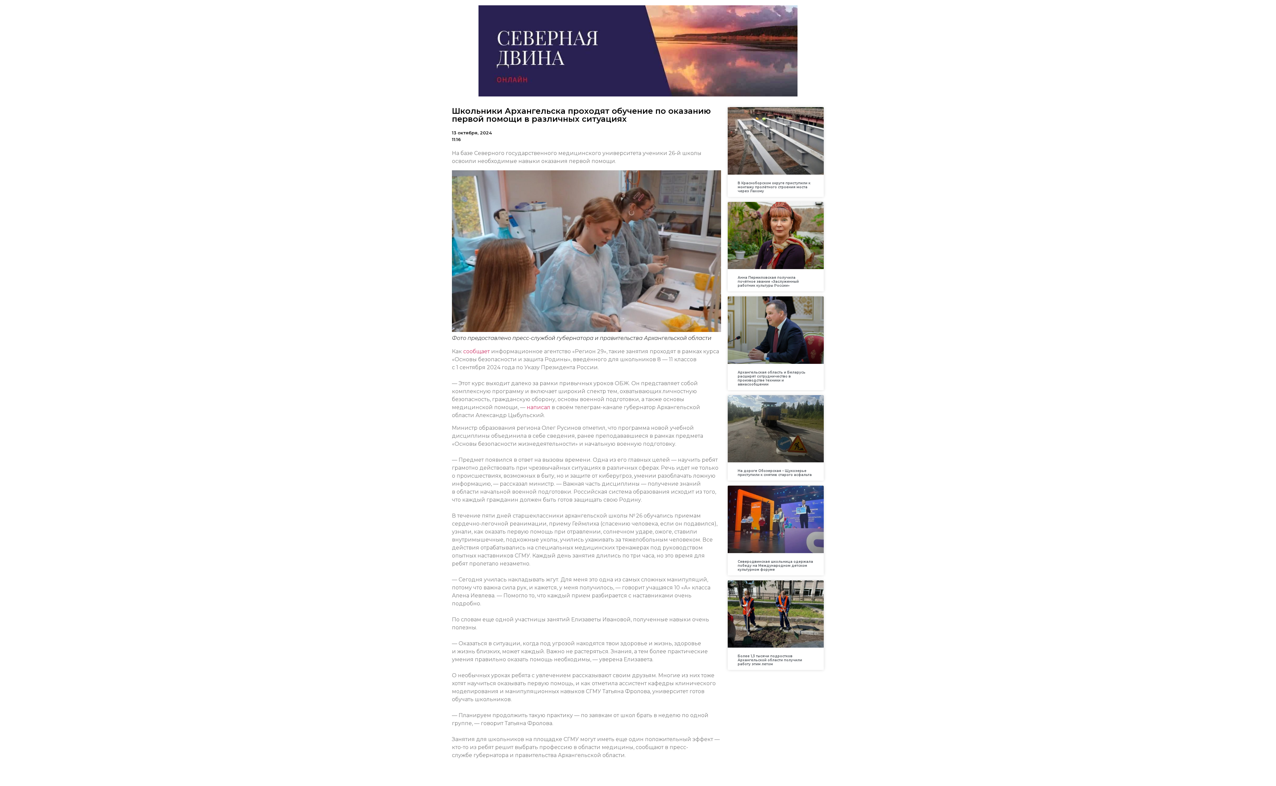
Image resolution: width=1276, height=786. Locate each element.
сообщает (476, 351)
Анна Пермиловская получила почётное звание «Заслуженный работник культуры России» (768, 281)
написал (538, 407)
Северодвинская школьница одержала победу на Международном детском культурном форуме (775, 565)
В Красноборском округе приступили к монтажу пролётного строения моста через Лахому (774, 187)
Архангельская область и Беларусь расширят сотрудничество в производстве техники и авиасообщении (771, 378)
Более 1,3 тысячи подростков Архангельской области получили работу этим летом (770, 660)
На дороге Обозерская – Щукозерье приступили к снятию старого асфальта (775, 473)
